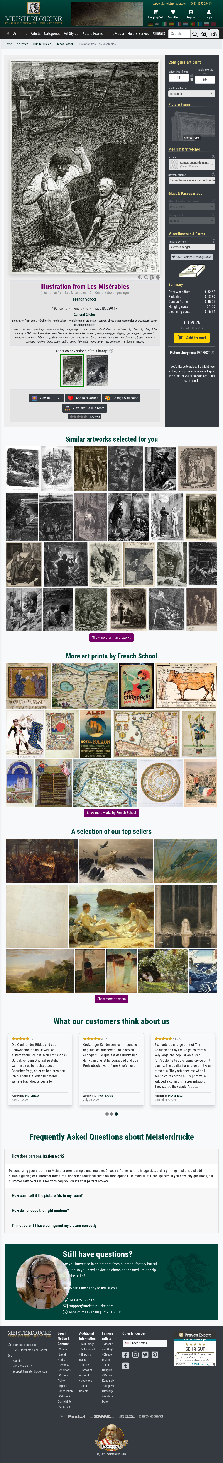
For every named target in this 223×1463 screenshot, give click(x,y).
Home (8, 44)
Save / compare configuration (193, 257)
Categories (52, 33)
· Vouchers (85, 1381)
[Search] (194, 33)
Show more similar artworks (111, 637)
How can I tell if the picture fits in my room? (47, 1195)
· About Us (64, 1407)
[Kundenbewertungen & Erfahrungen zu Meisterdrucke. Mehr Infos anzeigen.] (195, 1348)
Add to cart (194, 337)
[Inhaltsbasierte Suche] (204, 33)
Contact (159, 33)
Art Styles (71, 33)
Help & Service (138, 33)
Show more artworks (111, 999)
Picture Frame (92, 33)
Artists (36, 33)
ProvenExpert (33, 1096)
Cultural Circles (42, 44)
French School (64, 44)
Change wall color (124, 398)
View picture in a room (87, 408)
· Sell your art (87, 1349)
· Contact (63, 1349)
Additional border (177, 88)
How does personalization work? (38, 1156)
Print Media (115, 33)
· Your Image (87, 1344)
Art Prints (20, 33)
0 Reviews (93, 417)
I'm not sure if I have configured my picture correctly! (55, 1225)
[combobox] (191, 93)
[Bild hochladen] (214, 33)
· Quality (84, 1365)
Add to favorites (85, 398)
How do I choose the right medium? (40, 1210)
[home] (7, 33)
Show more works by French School (111, 813)
